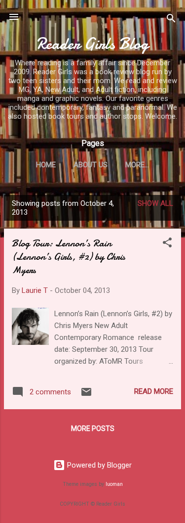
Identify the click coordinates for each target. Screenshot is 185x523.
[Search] (171, 20)
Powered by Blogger (98, 465)
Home (46, 164)
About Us (91, 164)
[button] (167, 244)
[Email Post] (86, 395)
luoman (114, 484)
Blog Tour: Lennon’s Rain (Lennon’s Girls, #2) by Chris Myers (68, 257)
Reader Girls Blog (92, 44)
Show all (155, 203)
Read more (153, 391)
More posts (92, 428)
